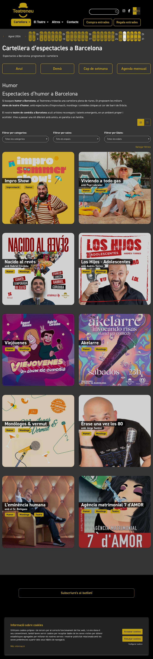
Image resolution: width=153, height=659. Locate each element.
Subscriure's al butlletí (76, 593)
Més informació (17, 646)
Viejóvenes (16, 342)
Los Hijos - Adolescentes (105, 261)
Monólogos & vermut (26, 423)
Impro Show (17, 180)
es (138, 11)
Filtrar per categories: (14, 133)
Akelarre (90, 342)
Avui (19, 68)
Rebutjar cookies (132, 638)
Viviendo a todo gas (101, 180)
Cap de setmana (96, 68)
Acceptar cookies (132, 631)
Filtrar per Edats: (113, 133)
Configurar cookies (135, 644)
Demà (57, 68)
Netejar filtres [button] (143, 147)
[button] (117, 12)
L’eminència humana (25, 504)
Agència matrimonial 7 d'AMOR (112, 504)
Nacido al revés (20, 261)
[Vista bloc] (140, 122)
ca (134, 11)
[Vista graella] (147, 122)
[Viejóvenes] (38, 350)
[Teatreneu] (32, 11)
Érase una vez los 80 (102, 423)
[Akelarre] (115, 350)
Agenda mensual (134, 68)
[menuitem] (124, 11)
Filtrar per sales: (62, 133)
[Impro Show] (38, 188)
